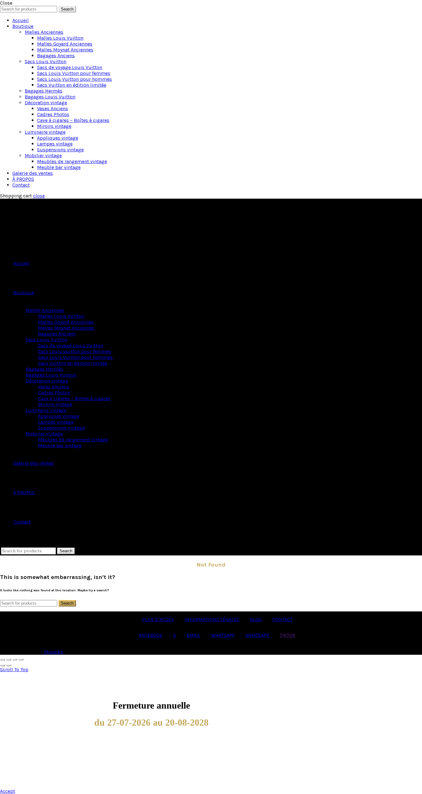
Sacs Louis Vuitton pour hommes (74, 79)
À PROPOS (23, 179)
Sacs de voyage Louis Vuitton (69, 67)
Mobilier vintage (43, 155)
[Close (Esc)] (2, 659)
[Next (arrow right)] (8, 665)
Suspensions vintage (60, 150)
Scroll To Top (14, 669)
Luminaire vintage (45, 132)
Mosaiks (53, 652)
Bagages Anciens (56, 55)
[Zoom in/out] (21, 659)
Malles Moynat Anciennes (65, 50)
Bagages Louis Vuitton (50, 97)
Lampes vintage (55, 144)
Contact (21, 185)
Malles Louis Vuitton (60, 38)
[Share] (8, 659)
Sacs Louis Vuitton (45, 61)
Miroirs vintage (54, 126)
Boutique (22, 26)
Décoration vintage (46, 103)
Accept (7, 791)
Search (67, 9)
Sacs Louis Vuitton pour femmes (73, 73)
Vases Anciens (52, 108)
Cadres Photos (53, 114)
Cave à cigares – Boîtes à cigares (73, 120)
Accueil (20, 20)
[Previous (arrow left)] (2, 665)
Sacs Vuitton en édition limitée (71, 85)
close (39, 196)
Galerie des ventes (32, 173)
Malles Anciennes (44, 32)
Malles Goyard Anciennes (64, 44)
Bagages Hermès (43, 91)
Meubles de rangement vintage (72, 161)
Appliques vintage (57, 138)
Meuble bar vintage (59, 167)
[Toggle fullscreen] (14, 659)
